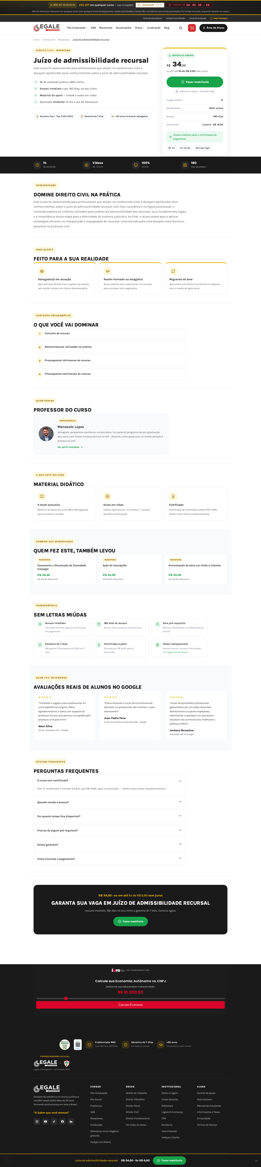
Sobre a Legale (170, 1093)
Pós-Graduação (76, 27)
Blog (166, 27)
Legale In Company (172, 1112)
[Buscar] (180, 28)
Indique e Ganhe (170, 1137)
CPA (164, 1118)
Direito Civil (49, 39)
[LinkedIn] (71, 1121)
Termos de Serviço (207, 1124)
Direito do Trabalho (136, 1093)
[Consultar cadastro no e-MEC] (78, 1044)
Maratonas (105, 27)
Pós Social (96, 1099)
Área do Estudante (152, 18)
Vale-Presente (169, 1131)
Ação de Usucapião (115, 565)
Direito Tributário (135, 1099)
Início (37, 39)
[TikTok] (54, 1121)
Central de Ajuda (197, 18)
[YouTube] (45, 1121)
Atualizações (124, 27)
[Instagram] (37, 1121)
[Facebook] (62, 1121)
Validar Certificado (175, 18)
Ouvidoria (167, 1124)
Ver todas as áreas (136, 1124)
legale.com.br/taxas (177, 652)
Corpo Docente (170, 1099)
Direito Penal (133, 1105)
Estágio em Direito (100, 1142)
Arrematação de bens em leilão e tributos (194, 565)
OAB (93, 27)
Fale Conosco (220, 18)
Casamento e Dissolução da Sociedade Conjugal (61, 567)
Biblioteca (167, 1105)
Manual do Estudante (209, 1105)
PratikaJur (96, 1105)
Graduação (154, 27)
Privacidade (203, 1118)
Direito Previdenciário (138, 1118)
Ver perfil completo (68, 447)
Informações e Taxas (208, 1112)
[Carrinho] (192, 28)
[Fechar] (256, 1160)
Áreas (138, 27)
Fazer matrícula (197, 82)
